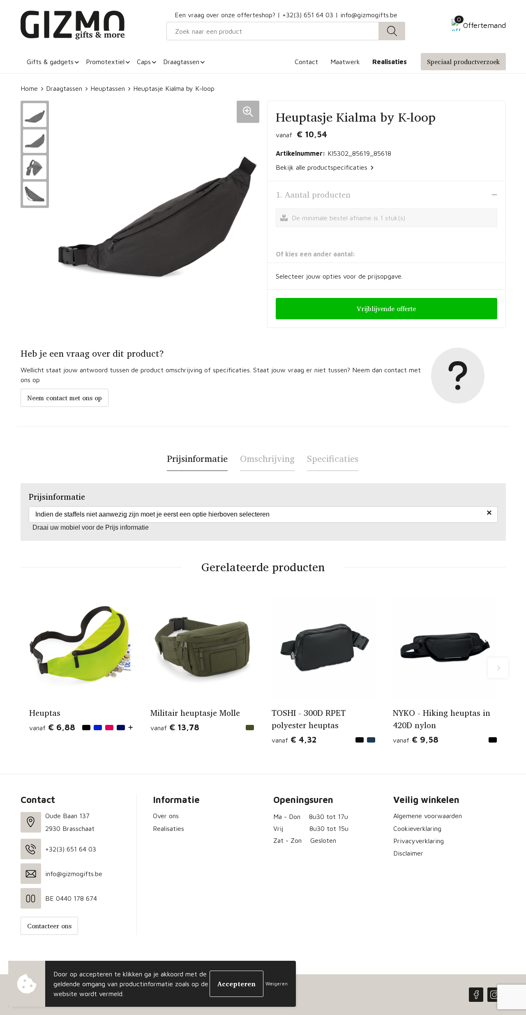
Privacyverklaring (418, 840)
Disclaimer (408, 853)
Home (29, 88)
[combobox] (272, 31)
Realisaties (168, 828)
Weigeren (276, 983)
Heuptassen (107, 88)
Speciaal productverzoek (463, 61)
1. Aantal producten (313, 194)
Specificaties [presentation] (332, 458)
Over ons (166, 815)
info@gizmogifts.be (368, 14)
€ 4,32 (294, 739)
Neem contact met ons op (64, 397)
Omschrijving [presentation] (267, 458)
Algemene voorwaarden (427, 815)
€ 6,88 (52, 727)
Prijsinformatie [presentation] (197, 458)
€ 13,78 (174, 727)
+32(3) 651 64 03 (307, 14)
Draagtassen (64, 88)
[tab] (197, 459)
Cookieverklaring (417, 828)
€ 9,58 (415, 739)
